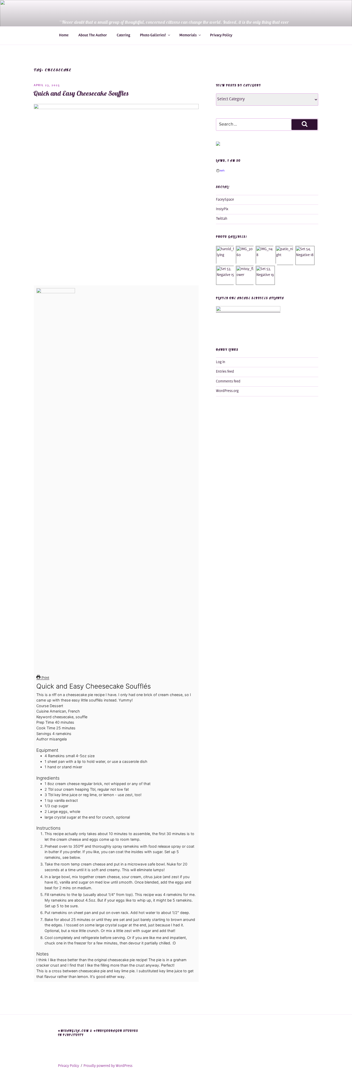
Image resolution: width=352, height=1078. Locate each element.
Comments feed (228, 381)
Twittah (221, 219)
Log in (220, 362)
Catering (123, 35)
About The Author (92, 35)
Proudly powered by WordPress (107, 1066)
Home (64, 35)
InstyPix (222, 209)
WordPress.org (227, 391)
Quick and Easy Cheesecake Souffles (81, 93)
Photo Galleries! (153, 35)
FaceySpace (225, 200)
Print (44, 677)
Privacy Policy (221, 35)
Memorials (188, 35)
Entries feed (225, 372)
